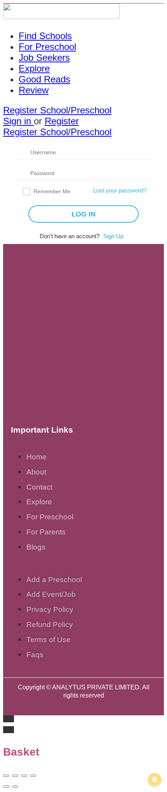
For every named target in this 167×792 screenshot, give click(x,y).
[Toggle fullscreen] (24, 776)
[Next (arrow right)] (15, 786)
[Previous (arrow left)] (6, 786)
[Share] (15, 776)
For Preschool (47, 46)
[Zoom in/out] (33, 776)
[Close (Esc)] (6, 776)
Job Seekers (44, 57)
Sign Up (113, 236)
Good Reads (44, 79)
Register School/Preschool (57, 110)
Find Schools (45, 36)
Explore (34, 68)
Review (34, 90)
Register (62, 121)
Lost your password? (119, 190)
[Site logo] (61, 15)
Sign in (18, 121)
